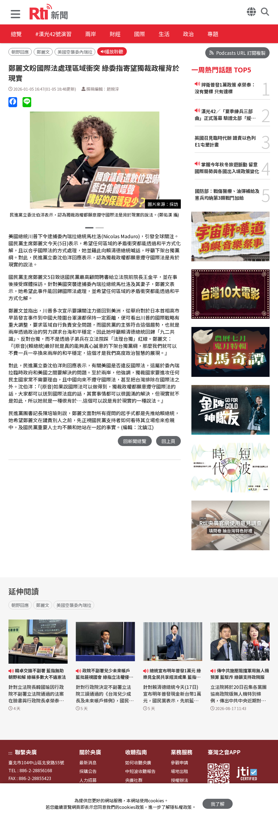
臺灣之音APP (224, 752)
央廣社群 (134, 780)
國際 (139, 34)
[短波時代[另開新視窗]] (230, 472)
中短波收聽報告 (140, 771)
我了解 (218, 803)
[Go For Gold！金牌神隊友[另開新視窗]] (230, 414)
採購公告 (88, 771)
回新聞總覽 (134, 441)
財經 (115, 34)
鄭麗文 (43, 52)
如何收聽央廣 (138, 762)
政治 (188, 34)
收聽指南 (136, 752)
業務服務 (181, 752)
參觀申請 (179, 762)
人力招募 (88, 780)
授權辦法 (179, 780)
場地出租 (179, 771)
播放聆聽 (114, 51)
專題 (212, 34)
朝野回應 (20, 52)
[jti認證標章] (250, 774)
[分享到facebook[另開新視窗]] (12, 102)
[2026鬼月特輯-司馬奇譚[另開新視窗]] (230, 356)
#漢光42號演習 (53, 34)
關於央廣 (90, 752)
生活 (164, 34)
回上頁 (168, 441)
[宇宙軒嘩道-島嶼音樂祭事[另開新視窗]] (230, 240)
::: (10, 752)
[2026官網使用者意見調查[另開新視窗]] (230, 529)
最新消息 (88, 762)
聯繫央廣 (26, 752)
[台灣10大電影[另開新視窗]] (230, 298)
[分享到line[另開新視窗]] (27, 102)
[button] (15, 15)
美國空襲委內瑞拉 (75, 52)
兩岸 (90, 34)
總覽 (16, 34)
